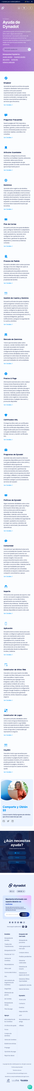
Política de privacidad (17, 1067)
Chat (18, 853)
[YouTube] (21, 922)
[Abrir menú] (30, 8)
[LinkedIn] (15, 922)
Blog (17, 862)
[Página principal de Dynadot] (2, 8)
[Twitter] (18, 922)
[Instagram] (12, 922)
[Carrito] (24, 8)
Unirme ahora (24, 914)
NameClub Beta (24, 989)
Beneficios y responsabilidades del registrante (17, 1076)
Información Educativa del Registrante (17, 1073)
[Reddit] (24, 922)
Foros (17, 857)
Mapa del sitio (23, 1011)
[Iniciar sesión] (18, 8)
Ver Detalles (8, 105)
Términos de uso (17, 1070)
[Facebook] (10, 922)
